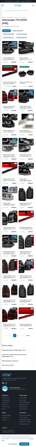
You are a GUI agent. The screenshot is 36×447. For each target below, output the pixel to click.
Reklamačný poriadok (25, 419)
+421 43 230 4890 (7, 430)
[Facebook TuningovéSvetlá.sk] (3, 383)
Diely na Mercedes (24, 404)
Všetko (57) (6, 30)
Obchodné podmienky (25, 415)
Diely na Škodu (23, 406)
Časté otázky (5, 417)
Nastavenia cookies (24, 424)
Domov (3, 17)
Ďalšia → (28, 335)
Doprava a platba (6, 415)
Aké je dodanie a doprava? (18, 361)
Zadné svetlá (5, 400)
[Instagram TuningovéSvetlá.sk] (6, 383)
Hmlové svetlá (5, 406)
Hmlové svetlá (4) (22, 34)
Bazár (3, 409)
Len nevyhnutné (12, 444)
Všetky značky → (23, 409)
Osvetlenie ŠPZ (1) (21, 37)
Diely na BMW (22, 398)
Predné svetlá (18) (8, 34)
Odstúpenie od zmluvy (25, 422)
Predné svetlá (5, 398)
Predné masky (5, 402)
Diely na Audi (22, 400)
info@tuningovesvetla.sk (8, 432)
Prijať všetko (24, 444)
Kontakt (4, 419)
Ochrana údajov (23, 417)
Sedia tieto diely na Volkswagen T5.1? (18, 350)
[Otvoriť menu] (3, 5)
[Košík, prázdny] (33, 5)
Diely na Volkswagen (24, 402)
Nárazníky (4, 404)
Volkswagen (10, 17)
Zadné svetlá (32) (18, 30)
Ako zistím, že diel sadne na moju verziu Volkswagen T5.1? (18, 355)
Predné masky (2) (8, 37)
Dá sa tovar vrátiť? (18, 365)
